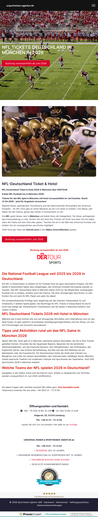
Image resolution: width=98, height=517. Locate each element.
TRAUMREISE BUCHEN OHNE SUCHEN (50, 459)
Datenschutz (62, 502)
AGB (40, 502)
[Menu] (93, 5)
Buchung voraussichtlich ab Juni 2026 (25, 63)
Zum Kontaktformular (69, 387)
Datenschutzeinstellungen (49, 505)
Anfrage (73, 424)
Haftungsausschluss (79, 502)
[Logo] (19, 5)
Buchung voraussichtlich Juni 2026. (24, 239)
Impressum (49, 502)
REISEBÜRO (41, 450)
